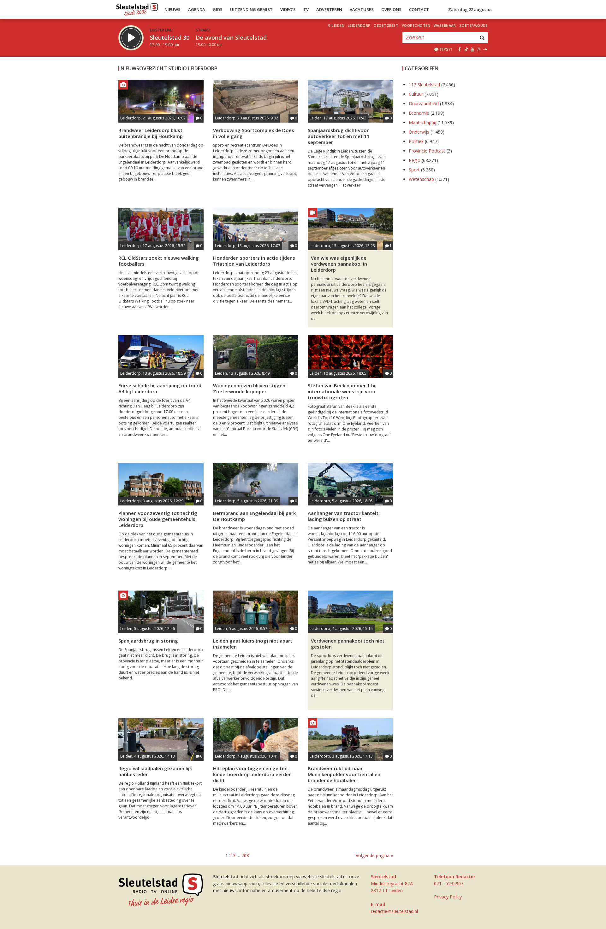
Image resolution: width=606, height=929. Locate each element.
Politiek (416, 141)
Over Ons (391, 9)
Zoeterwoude (473, 25)
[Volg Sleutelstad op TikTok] (465, 49)
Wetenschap (421, 179)
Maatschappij (422, 122)
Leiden (338, 25)
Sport (414, 170)
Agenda (196, 9)
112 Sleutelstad (424, 85)
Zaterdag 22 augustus (470, 9)
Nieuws (172, 9)
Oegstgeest (386, 25)
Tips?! (445, 49)
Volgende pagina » (374, 855)
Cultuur (416, 94)
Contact (419, 9)
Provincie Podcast (427, 151)
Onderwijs (419, 132)
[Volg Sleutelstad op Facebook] (459, 49)
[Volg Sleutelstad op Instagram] (478, 49)
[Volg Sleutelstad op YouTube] (472, 49)
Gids (218, 9)
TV (306, 9)
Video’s (288, 9)
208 (245, 855)
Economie (419, 113)
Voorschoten (416, 25)
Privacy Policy (448, 897)
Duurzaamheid (424, 104)
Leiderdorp (359, 25)
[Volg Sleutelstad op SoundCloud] (485, 49)
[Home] (137, 8)
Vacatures (362, 9)
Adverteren (329, 9)
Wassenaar (445, 25)
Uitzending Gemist (251, 9)
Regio (414, 160)
